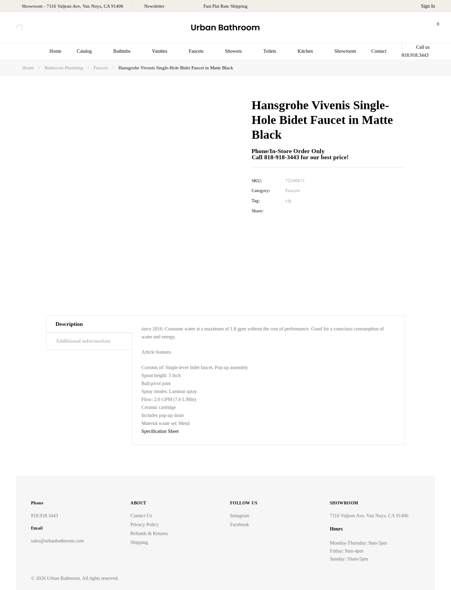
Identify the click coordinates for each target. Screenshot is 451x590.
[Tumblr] (316, 211)
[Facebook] (288, 211)
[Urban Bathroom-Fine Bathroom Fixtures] (225, 28)
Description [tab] (69, 324)
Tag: (256, 200)
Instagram (239, 515)
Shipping (139, 542)
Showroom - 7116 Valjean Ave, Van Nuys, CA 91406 (72, 6)
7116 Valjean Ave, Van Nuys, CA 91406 (369, 515)
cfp (288, 200)
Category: (261, 190)
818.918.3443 (44, 515)
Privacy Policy (144, 524)
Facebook (239, 524)
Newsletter (154, 6)
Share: (258, 210)
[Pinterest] (326, 211)
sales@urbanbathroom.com (57, 540)
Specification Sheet (160, 431)
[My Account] (417, 27)
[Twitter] (297, 211)
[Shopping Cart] (433, 27)
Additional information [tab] (83, 341)
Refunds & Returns (149, 533)
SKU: (257, 180)
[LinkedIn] (307, 211)
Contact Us (141, 515)
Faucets (292, 190)
